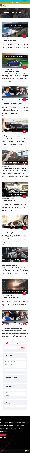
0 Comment (12, 38)
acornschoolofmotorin (5, 38)
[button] (19, 5)
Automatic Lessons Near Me (9, 367)
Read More (3, 50)
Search (23, 347)
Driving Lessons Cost (9, 200)
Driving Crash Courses (9, 41)
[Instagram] (3, 435)
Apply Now (24, 0)
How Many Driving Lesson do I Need (10, 359)
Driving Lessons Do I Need (10, 297)
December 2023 (7, 392)
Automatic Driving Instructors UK (10, 361)
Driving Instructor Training (11, 136)
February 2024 (7, 389)
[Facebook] (1, 435)
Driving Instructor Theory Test (12, 104)
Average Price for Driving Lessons (10, 369)
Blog (6, 406)
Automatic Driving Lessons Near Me (14, 168)
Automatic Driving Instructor (12, 71)
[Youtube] (5, 435)
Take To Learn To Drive (9, 265)
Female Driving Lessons (10, 233)
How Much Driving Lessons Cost (12, 328)
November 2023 (7, 395)
